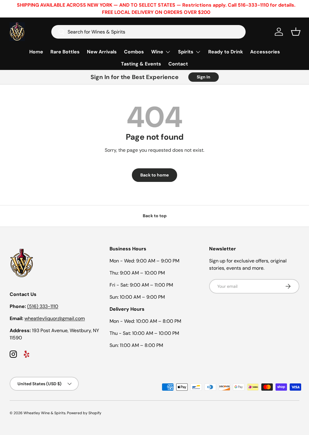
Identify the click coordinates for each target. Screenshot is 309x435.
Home (36, 52)
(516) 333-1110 (42, 306)
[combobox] (148, 32)
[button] (295, 31)
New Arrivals (102, 52)
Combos (134, 52)
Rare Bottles (65, 52)
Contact (178, 64)
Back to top (155, 215)
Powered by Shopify (84, 413)
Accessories (265, 52)
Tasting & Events (141, 64)
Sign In (203, 77)
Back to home (154, 175)
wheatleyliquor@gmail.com (54, 318)
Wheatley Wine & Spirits (44, 413)
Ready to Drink (225, 52)
